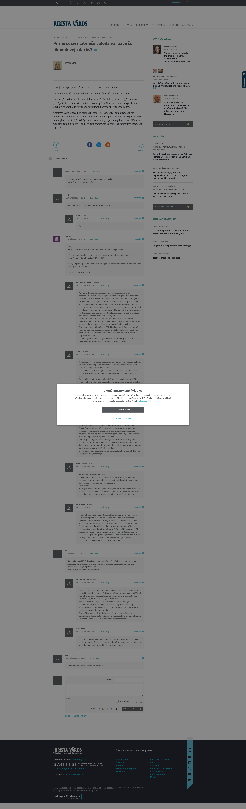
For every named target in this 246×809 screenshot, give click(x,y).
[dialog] (123, 404)
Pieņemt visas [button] (123, 410)
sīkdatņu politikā (145, 401)
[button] (123, 418)
